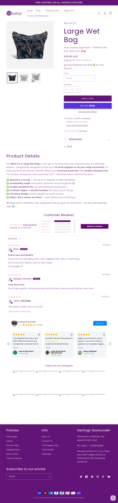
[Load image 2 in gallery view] (24, 78)
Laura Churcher (26, 351)
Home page (11, 436)
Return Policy (12, 454)
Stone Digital (79, 498)
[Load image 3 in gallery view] (36, 78)
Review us (100, 323)
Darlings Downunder (27, 322)
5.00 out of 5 (30, 224)
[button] (39, 10)
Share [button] (69, 146)
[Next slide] (110, 344)
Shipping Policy (13, 449)
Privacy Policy (12, 445)
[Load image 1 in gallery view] (12, 78)
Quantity (68, 84)
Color (66, 73)
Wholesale (46, 454)
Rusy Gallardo (90, 351)
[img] (14, 245)
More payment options (87, 112)
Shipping (67, 60)
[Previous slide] (8, 344)
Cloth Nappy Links (50, 445)
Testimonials (48, 449)
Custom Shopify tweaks (63, 498)
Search (9, 441)
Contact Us (47, 441)
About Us (46, 436)
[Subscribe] (49, 477)
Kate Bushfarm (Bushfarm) (58, 352)
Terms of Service (14, 458)
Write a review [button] (94, 226)
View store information (77, 125)
